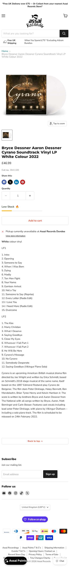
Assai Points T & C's (31, 547)
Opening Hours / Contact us (42, 551)
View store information (15, 236)
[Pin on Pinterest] (22, 182)
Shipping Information (54, 547)
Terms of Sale (51, 554)
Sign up (50, 474)
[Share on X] (10, 182)
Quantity (6, 188)
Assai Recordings (10, 547)
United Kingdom (33, 507)
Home (5, 51)
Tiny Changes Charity (40, 557)
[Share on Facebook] (4, 182)
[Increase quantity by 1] (30, 195)
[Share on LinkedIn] (16, 182)
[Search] (64, 33)
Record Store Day (16, 554)
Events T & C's (18, 551)
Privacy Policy (35, 554)
